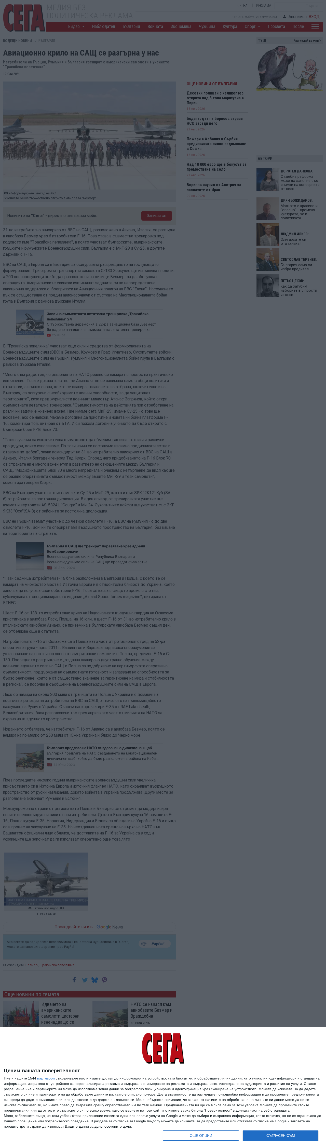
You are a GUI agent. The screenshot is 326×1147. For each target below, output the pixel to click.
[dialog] (163, 1087)
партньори (46, 1078)
